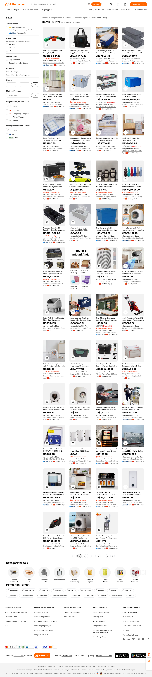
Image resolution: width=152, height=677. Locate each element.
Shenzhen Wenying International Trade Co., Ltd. (54, 196)
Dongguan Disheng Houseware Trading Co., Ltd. (107, 148)
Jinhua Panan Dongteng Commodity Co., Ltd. (80, 148)
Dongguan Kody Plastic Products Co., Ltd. (80, 328)
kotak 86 (104, 595)
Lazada (76, 666)
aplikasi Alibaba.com (104, 656)
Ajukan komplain (99, 621)
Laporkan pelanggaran (101, 637)
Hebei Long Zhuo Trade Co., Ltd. (133, 459)
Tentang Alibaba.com (13, 607)
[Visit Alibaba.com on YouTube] (143, 639)
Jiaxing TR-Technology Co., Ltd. (80, 106)
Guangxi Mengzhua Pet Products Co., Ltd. (133, 238)
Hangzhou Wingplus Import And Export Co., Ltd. (107, 196)
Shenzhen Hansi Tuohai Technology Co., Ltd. (54, 328)
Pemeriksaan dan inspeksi (43, 630)
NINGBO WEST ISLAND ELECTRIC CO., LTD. (107, 504)
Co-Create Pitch (11, 617)
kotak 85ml (90, 595)
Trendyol (101, 666)
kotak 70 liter (86, 590)
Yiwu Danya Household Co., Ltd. (107, 107)
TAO (94, 666)
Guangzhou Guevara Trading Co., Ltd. (107, 461)
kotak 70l (101, 590)
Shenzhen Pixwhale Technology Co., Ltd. (80, 374)
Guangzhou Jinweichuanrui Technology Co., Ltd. (133, 282)
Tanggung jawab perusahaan (15, 621)
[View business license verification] (97, 673)
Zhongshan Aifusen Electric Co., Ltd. (80, 461)
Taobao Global (86, 666)
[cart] (118, 5)
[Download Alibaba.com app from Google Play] (139, 655)
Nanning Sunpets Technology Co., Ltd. (54, 376)
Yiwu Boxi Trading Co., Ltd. (131, 376)
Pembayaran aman (41, 612)
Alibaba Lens (19, 656)
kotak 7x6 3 (58, 590)
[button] (89, 4)
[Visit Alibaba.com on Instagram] (138, 639)
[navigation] (22, 287)
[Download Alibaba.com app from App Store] (122, 655)
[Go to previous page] (74, 556)
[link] (149, 654)
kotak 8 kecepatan (60, 595)
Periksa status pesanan (131, 621)
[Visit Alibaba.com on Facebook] (124, 639)
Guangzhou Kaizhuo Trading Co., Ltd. (133, 196)
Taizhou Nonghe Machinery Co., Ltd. (133, 328)
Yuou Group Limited (103, 282)
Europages (110, 666)
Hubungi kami (98, 617)
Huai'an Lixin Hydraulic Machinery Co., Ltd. (54, 546)
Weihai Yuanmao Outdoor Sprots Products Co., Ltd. (54, 148)
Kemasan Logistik (81, 18)
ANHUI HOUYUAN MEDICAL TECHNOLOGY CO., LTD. (54, 459)
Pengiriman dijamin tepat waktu (45, 621)
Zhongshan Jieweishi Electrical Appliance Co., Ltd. (80, 504)
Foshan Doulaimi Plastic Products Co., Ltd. (133, 104)
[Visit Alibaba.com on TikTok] (147, 639)
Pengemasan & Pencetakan (61, 18)
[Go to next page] (112, 556)
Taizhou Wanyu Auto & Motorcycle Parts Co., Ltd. (107, 374)
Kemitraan (126, 630)
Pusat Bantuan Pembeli (101, 612)
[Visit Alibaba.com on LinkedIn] (128, 639)
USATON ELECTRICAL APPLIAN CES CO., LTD (133, 502)
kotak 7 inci (128, 590)
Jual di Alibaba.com (130, 612)
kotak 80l (77, 595)
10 (108, 556)
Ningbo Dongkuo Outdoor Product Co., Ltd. (107, 61)
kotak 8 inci (43, 595)
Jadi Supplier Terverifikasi (132, 626)
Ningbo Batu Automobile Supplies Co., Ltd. (80, 196)
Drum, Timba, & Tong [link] (99, 18)
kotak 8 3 (13, 595)
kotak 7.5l (72, 590)
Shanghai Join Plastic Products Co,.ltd (54, 63)
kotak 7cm (114, 590)
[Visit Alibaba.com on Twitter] (133, 639)
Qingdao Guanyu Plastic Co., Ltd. (107, 238)
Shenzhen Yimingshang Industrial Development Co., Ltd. (133, 61)
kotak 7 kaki (14, 590)
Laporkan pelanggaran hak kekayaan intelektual (102, 631)
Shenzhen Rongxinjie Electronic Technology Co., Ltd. (80, 546)
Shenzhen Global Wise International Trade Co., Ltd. (133, 151)
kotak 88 (131, 595)
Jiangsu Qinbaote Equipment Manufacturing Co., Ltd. (107, 332)
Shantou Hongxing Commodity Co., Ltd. (54, 104)
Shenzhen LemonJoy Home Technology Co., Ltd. (54, 417)
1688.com (51, 666)
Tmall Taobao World (64, 666)
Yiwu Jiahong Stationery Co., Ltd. (54, 283)
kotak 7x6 (45, 590)
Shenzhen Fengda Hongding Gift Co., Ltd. (54, 240)
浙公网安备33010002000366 (115, 673)
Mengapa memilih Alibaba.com (16, 612)
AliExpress (42, 666)
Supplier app (67, 656)
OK (35, 85)
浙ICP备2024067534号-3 (136, 673)
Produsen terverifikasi (72, 612)
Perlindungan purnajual (42, 626)
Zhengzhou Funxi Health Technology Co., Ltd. (54, 502)
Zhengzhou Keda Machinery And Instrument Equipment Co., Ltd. (107, 546)
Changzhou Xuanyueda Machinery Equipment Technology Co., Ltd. (133, 417)
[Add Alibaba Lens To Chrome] (42, 655)
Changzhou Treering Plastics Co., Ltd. (80, 238)
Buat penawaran (70, 617)
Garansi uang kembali (42, 617)
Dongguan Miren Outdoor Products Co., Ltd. (80, 61)
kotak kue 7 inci (30, 590)
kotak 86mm (117, 595)
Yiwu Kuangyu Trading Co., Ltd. (107, 417)
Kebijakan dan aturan (41, 635)
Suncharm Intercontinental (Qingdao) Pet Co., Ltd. (80, 417)
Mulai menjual (128, 617)
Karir (6, 626)
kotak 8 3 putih (28, 595)
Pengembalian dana (100, 626)
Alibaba (45, 18)
